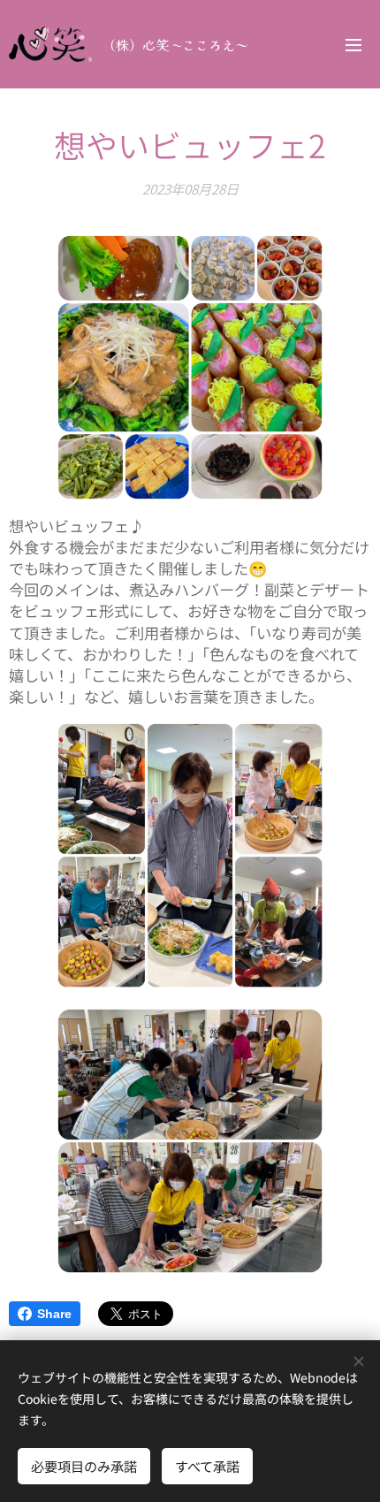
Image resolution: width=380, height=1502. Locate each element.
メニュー (353, 44)
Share (54, 1314)
